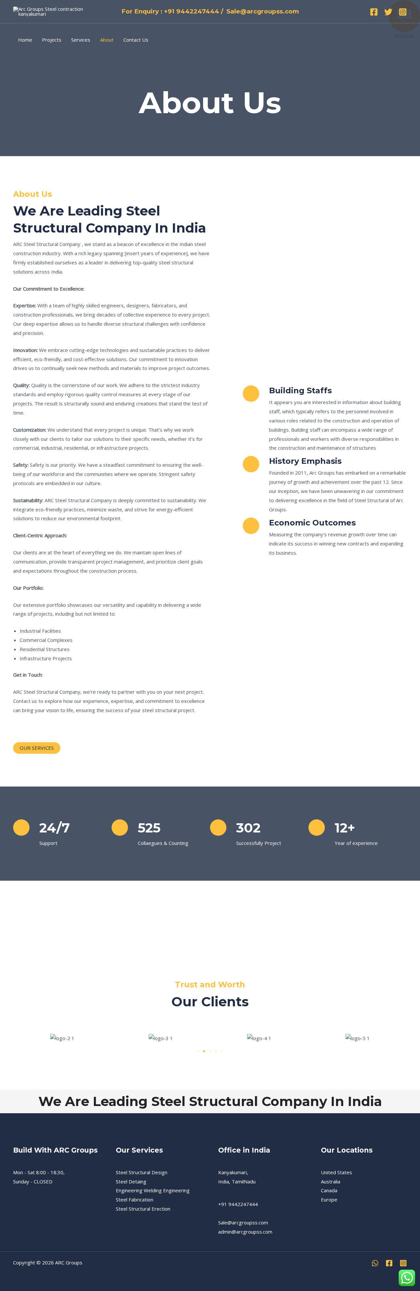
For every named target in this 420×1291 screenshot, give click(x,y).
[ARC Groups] (52, 11)
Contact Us (135, 39)
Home (25, 39)
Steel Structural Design (141, 1172)
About (107, 39)
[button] (198, 1051)
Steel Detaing (131, 1181)
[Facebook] (374, 12)
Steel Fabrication (134, 1199)
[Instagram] (403, 12)
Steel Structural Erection (143, 1208)
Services (80, 39)
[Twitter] (388, 12)
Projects (51, 39)
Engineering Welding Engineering (153, 1190)
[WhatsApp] (375, 1263)
